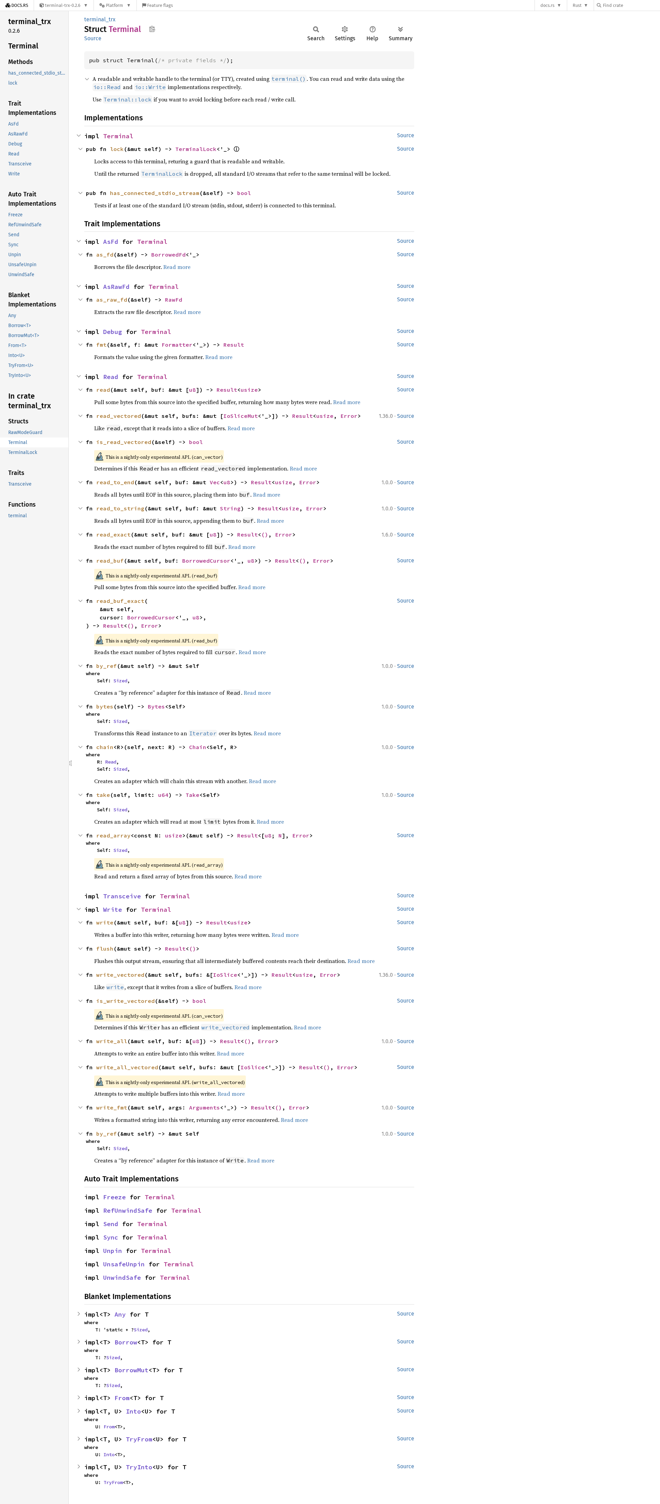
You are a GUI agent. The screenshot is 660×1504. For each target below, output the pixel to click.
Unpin (112, 1251)
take (103, 794)
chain (104, 747)
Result (233, 344)
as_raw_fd (111, 299)
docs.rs (547, 5)
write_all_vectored (127, 1067)
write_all (111, 1041)
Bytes (156, 706)
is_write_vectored (125, 1000)
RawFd (173, 299)
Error (349, 415)
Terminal (118, 136)
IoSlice (225, 974)
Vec (215, 482)
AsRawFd (116, 287)
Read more (176, 267)
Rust (577, 5)
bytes (104, 706)
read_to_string (120, 508)
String (230, 508)
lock (117, 148)
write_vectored (120, 974)
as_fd (104, 254)
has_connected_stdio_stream (154, 193)
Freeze (114, 1197)
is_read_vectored (123, 442)
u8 (192, 389)
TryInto (139, 1467)
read (103, 389)
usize (249, 389)
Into (133, 1411)
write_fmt (111, 1107)
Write (112, 909)
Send (110, 1224)
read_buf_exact (120, 600)
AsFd (110, 242)
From (122, 1398)
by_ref (106, 665)
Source (92, 38)
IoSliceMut (240, 415)
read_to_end (115, 482)
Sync (110, 1237)
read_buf (110, 560)
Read (110, 377)
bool (244, 193)
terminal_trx (100, 19)
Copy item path (152, 29)
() (264, 534)
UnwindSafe (122, 1277)
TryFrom (139, 1439)
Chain (197, 747)
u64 (163, 794)
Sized (120, 681)
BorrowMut (131, 1370)
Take (192, 794)
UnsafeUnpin (124, 1264)
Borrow (125, 1342)
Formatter (177, 344)
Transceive (122, 896)
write (104, 922)
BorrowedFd (168, 254)
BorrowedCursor (206, 560)
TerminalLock (196, 148)
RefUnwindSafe (127, 1210)
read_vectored (118, 415)
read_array (113, 835)
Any (120, 1314)
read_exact (113, 534)
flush (104, 948)
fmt (101, 344)
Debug (112, 332)
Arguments (204, 1107)
